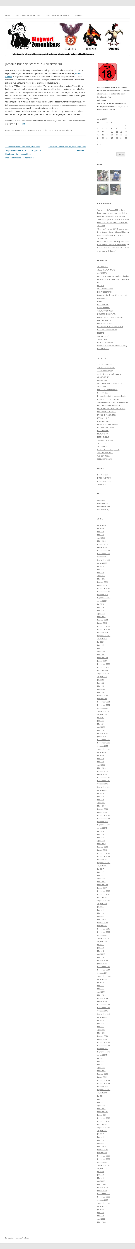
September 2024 (103, 598)
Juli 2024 (100, 604)
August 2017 (102, 866)
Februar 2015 (102, 960)
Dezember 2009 (103, 1156)
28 (117, 138)
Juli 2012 (100, 1058)
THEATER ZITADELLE (105, 453)
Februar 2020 (102, 771)
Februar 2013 (102, 1036)
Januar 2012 (102, 1077)
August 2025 (102, 563)
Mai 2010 (100, 1140)
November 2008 (103, 1197)
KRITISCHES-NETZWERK (106, 412)
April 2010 (101, 1143)
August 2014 (102, 979)
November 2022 (103, 667)
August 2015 (102, 941)
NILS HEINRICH (103, 430)
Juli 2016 (100, 907)
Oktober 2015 (102, 935)
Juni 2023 (100, 645)
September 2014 (103, 976)
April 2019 (101, 803)
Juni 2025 (100, 569)
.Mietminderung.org (105, 371)
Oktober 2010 (102, 1124)
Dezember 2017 (103, 853)
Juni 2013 (100, 1023)
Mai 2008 (100, 1216)
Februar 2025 (102, 582)
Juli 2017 (100, 869)
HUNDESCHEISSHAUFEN (106, 314)
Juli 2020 (100, 755)
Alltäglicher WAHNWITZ (106, 270)
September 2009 (103, 1165)
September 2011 (103, 1089)
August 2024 (102, 601)
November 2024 (103, 591)
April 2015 (101, 954)
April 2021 (101, 727)
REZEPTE (100, 333)
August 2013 (102, 1017)
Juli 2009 (100, 1171)
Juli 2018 (100, 831)
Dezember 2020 (103, 739)
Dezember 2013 (103, 1004)
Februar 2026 (102, 544)
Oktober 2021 (102, 708)
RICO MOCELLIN (103, 437)
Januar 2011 (102, 1115)
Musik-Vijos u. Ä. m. (104, 323)
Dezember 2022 (103, 664)
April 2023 (101, 651)
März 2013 (101, 1033)
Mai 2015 (100, 951)
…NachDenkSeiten (104, 364)
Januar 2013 (102, 1039)
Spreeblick (101, 484)
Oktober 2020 (102, 746)
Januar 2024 (102, 623)
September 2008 (103, 1203)
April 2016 (101, 916)
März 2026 (101, 541)
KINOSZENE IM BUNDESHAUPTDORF (111, 408)
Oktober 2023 (102, 632)
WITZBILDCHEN (103, 348)
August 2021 (102, 714)
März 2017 (101, 881)
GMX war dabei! (103, 308)
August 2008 (102, 1206)
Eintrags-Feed (102, 503)
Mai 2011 (100, 1102)
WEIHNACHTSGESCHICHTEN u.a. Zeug (112, 345)
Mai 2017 (100, 875)
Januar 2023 (102, 661)
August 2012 (102, 1055)
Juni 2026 (100, 531)
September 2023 (103, 635)
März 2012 (101, 1071)
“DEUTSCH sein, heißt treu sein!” (28, 15)
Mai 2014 (100, 989)
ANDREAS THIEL (103, 377)
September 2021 (103, 711)
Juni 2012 (100, 1061)
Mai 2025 (100, 572)
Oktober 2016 (102, 897)
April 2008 (101, 1219)
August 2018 (102, 828)
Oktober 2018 (102, 821)
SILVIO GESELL (103, 443)
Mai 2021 (100, 724)
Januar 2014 (102, 1001)
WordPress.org (103, 509)
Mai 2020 (100, 762)
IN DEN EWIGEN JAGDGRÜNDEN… (110, 317)
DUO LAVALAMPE (104, 478)
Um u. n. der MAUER (105, 342)
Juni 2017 (100, 872)
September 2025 (103, 560)
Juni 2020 (100, 758)
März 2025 (101, 579)
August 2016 (102, 903)
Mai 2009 (100, 1178)
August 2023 (102, 639)
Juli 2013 (100, 1020)
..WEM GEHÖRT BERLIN (106, 367)
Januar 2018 (102, 850)
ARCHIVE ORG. (103, 380)
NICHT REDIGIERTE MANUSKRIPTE (110, 326)
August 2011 (102, 1093)
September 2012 (103, 1052)
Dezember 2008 (103, 1194)
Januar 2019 (102, 812)
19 (107, 135)
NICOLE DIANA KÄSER (105, 427)
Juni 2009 (100, 1175)
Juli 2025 (100, 566)
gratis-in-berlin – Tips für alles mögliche (112, 402)
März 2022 (101, 692)
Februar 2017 (102, 885)
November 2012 (103, 1045)
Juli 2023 (100, 642)
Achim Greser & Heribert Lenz (109, 374)
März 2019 (101, 806)
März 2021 (101, 730)
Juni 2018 (100, 834)
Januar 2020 (102, 774)
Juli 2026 (100, 528)
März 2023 (101, 654)
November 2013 (103, 1007)
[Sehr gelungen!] (103, 176)
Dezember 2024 (103, 588)
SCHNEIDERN (102, 339)
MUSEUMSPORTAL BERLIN (107, 424)
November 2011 (103, 1083)
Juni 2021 (100, 721)
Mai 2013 (100, 1026)
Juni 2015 (100, 948)
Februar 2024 (102, 620)
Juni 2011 (100, 1099)
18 (103, 135)
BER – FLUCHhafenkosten (107, 389)
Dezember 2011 (103, 1080)
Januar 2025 (102, 585)
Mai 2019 (100, 799)
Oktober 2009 (102, 1162)
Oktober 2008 (102, 1200)
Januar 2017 (102, 888)
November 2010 (103, 1121)
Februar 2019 (102, 809)
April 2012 (101, 1067)
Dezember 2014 (103, 966)
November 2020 (103, 743)
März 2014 (101, 995)
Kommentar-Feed (104, 506)
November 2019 (103, 780)
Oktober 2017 (102, 859)
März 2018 (101, 844)
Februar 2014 (102, 998)
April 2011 (101, 1105)
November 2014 (103, 970)
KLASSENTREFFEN (104, 320)
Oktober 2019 (102, 784)
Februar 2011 (102, 1112)
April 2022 (101, 689)
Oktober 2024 (102, 594)
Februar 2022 (102, 695)
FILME (99, 301)
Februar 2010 (102, 1149)
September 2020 (103, 749)
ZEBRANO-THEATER (104, 459)
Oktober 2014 (102, 973)
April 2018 (101, 840)
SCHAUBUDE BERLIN (105, 440)
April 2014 (101, 992)
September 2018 (103, 825)
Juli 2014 (100, 982)
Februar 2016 (102, 922)
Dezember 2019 (103, 777)
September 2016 (103, 900)
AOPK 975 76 (102, 273)
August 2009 (102, 1168)
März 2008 (101, 1222)
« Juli (99, 144)
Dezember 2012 (103, 1042)
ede (45, 130)
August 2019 (102, 790)
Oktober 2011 (102, 1086)
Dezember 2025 (103, 550)
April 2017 (101, 878)
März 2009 (101, 1184)
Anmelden (101, 500)
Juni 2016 (100, 910)
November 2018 (103, 818)
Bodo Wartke (102, 393)
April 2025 (101, 576)
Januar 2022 (102, 698)
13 (112, 131)
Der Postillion (102, 475)
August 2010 (102, 1130)
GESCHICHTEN (103, 304)
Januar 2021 (102, 736)
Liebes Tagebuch (104, 481)
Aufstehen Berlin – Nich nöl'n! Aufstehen (113, 276)
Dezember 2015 (103, 929)
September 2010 (103, 1127)
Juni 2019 (100, 796)
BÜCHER (100, 285)
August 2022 (102, 676)
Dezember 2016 (103, 891)
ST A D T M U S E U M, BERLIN (108, 449)
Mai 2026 (100, 535)
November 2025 (103, 553)
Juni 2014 (100, 985)
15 (121, 131)
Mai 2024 (100, 610)
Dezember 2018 (103, 815)
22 (121, 135)
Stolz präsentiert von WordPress (17, 1238)
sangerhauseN (103, 336)
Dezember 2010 (103, 1118)
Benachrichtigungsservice (58, 15)
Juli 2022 (100, 680)
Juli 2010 (100, 1134)
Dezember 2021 (103, 702)
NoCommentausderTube (107, 330)
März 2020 (101, 768)
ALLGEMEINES (57, 130)
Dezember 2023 (103, 626)
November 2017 (103, 856)
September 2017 (103, 862)
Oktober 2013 (102, 1011)
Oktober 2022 (102, 670)
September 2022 (103, 673)
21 (117, 135)
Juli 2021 (100, 717)
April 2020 (101, 765)
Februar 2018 (102, 847)
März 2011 (101, 1108)
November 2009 (103, 1159)
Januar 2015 (102, 963)
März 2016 (101, 919)
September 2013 (103, 1014)
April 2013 (101, 1030)
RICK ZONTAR (102, 434)
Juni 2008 (100, 1212)
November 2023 (103, 629)
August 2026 (102, 525)
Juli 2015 (100, 944)
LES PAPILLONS (103, 418)
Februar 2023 (102, 657)
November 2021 (103, 705)
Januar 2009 (102, 1190)
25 (103, 138)
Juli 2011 (100, 1096)
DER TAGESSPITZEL (104, 292)
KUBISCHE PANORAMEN (106, 415)
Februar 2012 (102, 1074)
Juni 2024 (100, 607)
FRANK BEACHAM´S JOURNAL (108, 399)
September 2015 (103, 938)
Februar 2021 (102, 733)
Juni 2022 (100, 683)
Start (7, 15)
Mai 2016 (100, 913)
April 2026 (101, 538)
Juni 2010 (100, 1137)
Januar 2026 (102, 547)
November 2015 (103, 932)
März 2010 (101, 1146)
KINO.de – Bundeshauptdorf (108, 405)
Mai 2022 (100, 686)
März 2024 (101, 617)
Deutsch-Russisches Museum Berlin (111, 396)
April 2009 (101, 1181)
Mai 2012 (100, 1064)
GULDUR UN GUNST (105, 311)
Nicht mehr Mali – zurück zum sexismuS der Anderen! (113, 222)
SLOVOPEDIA (102, 446)
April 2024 (101, 613)
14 (117, 131)
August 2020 (102, 752)
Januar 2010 (102, 1153)
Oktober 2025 (102, 557)
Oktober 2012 (102, 1048)
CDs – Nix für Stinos (105, 289)
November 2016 (103, 894)
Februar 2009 (102, 1187)
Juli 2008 (100, 1209)
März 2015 (101, 957)
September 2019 (103, 787)
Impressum (79, 15)
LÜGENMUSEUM (103, 421)
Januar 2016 (102, 925)
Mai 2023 (100, 648)
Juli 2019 (100, 793)
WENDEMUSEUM (103, 456)
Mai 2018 (100, 837)
